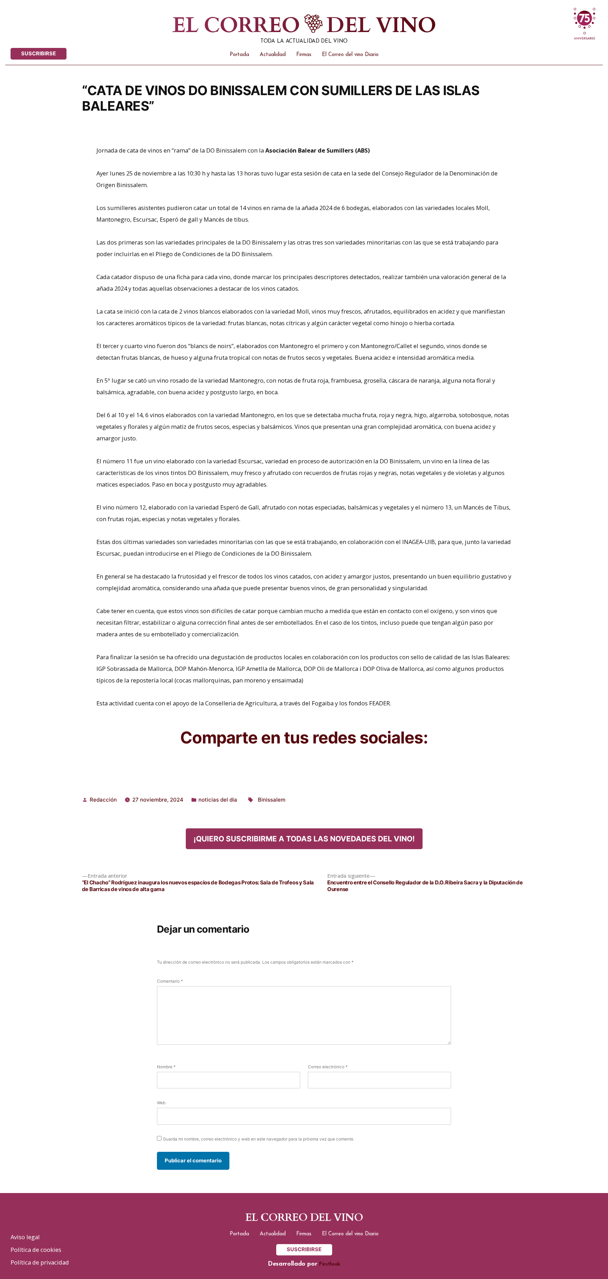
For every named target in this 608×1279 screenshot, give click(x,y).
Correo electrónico (328, 1066)
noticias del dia (217, 799)
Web (161, 1102)
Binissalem (271, 799)
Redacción (103, 799)
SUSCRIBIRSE (38, 53)
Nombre (166, 1066)
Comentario (170, 981)
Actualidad (273, 54)
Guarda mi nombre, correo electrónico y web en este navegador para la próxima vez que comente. (258, 1139)
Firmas (303, 54)
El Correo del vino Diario (350, 54)
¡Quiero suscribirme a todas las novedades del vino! (304, 838)
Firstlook (329, 1264)
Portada (239, 54)
